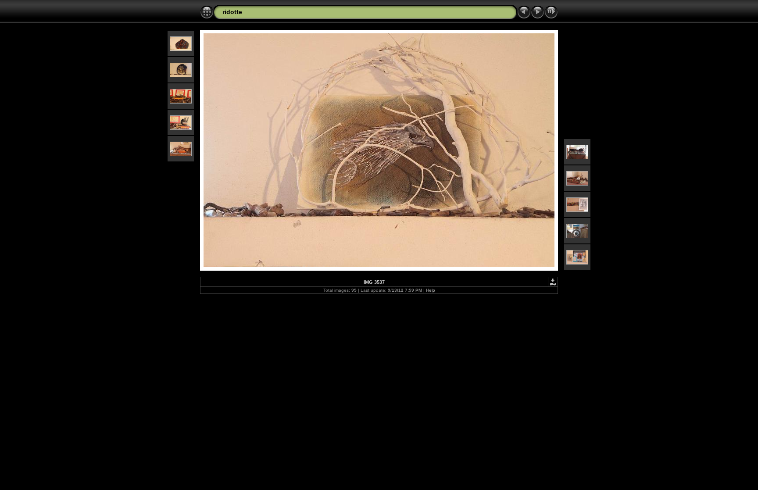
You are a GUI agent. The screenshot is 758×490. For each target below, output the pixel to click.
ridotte (232, 11)
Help (430, 290)
